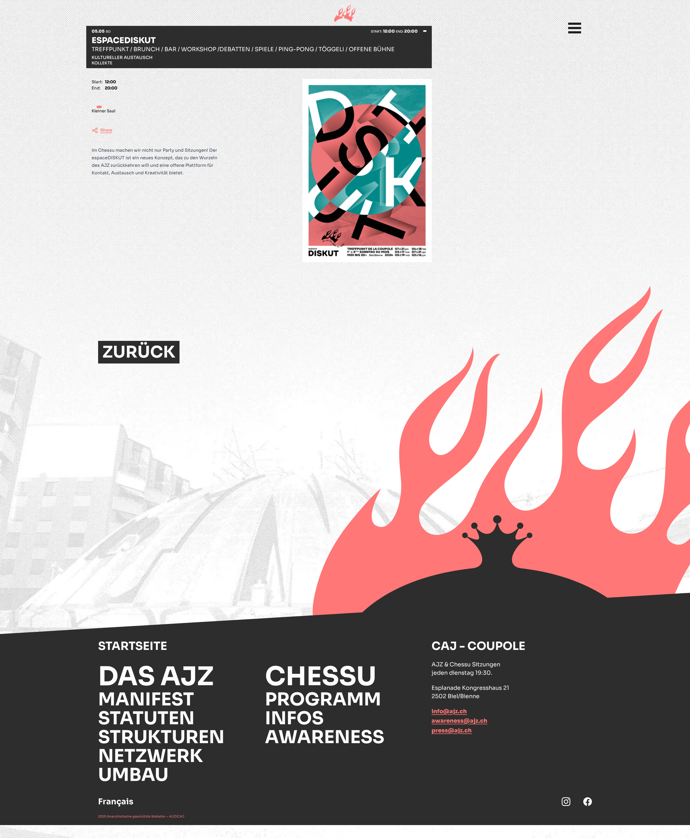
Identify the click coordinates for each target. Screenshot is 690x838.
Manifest (146, 699)
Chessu (321, 677)
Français (115, 802)
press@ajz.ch (452, 730)
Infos (294, 718)
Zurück (138, 352)
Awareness (324, 737)
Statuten (146, 718)
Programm (323, 699)
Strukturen (161, 737)
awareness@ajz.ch (459, 720)
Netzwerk (150, 756)
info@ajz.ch (449, 711)
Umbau (133, 775)
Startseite (132, 646)
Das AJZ (156, 677)
